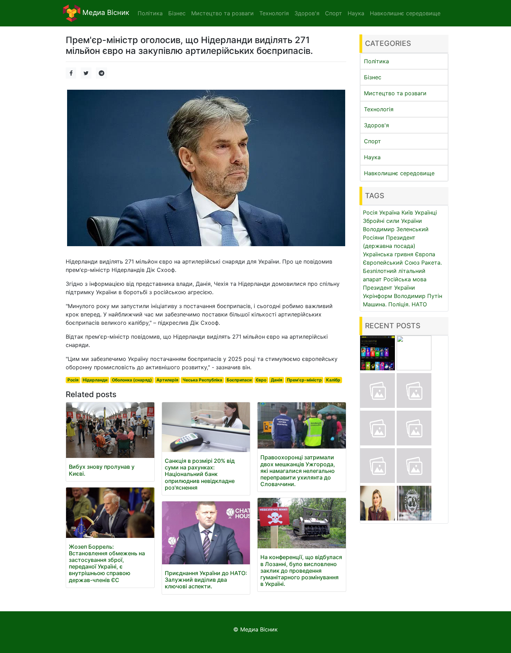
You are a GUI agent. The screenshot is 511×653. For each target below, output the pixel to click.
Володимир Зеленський (396, 229)
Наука (372, 157)
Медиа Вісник (104, 12)
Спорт (372, 141)
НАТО (419, 304)
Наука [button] (356, 13)
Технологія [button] (274, 13)
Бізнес (372, 77)
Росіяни (373, 237)
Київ (407, 212)
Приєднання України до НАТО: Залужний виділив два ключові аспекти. (206, 580)
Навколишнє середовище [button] (405, 13)
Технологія (379, 109)
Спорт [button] (333, 13)
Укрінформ (377, 295)
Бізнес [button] (177, 13)
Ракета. (431, 262)
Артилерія (167, 379)
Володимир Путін (418, 295)
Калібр (333, 379)
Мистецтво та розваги (395, 93)
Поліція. (399, 304)
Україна (389, 212)
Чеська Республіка (202, 379)
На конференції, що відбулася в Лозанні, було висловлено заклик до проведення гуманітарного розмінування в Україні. (301, 570)
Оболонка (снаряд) (132, 379)
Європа (425, 254)
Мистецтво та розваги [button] (222, 13)
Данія (276, 379)
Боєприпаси (239, 379)
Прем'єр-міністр (304, 379)
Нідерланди (95, 379)
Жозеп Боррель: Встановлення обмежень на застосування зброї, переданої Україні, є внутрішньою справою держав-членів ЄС (107, 563)
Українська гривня (388, 254)
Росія (73, 379)
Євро (261, 379)
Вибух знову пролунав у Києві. (102, 470)
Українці (426, 212)
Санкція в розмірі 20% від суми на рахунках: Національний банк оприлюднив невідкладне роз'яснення (200, 474)
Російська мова (405, 279)
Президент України (389, 287)
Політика (376, 61)
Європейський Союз (391, 262)
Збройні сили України (392, 220)
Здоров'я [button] (306, 13)
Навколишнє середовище (399, 173)
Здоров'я (376, 125)
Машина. (375, 304)
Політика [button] (150, 13)
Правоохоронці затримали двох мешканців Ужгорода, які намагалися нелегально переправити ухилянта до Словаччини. (297, 470)
